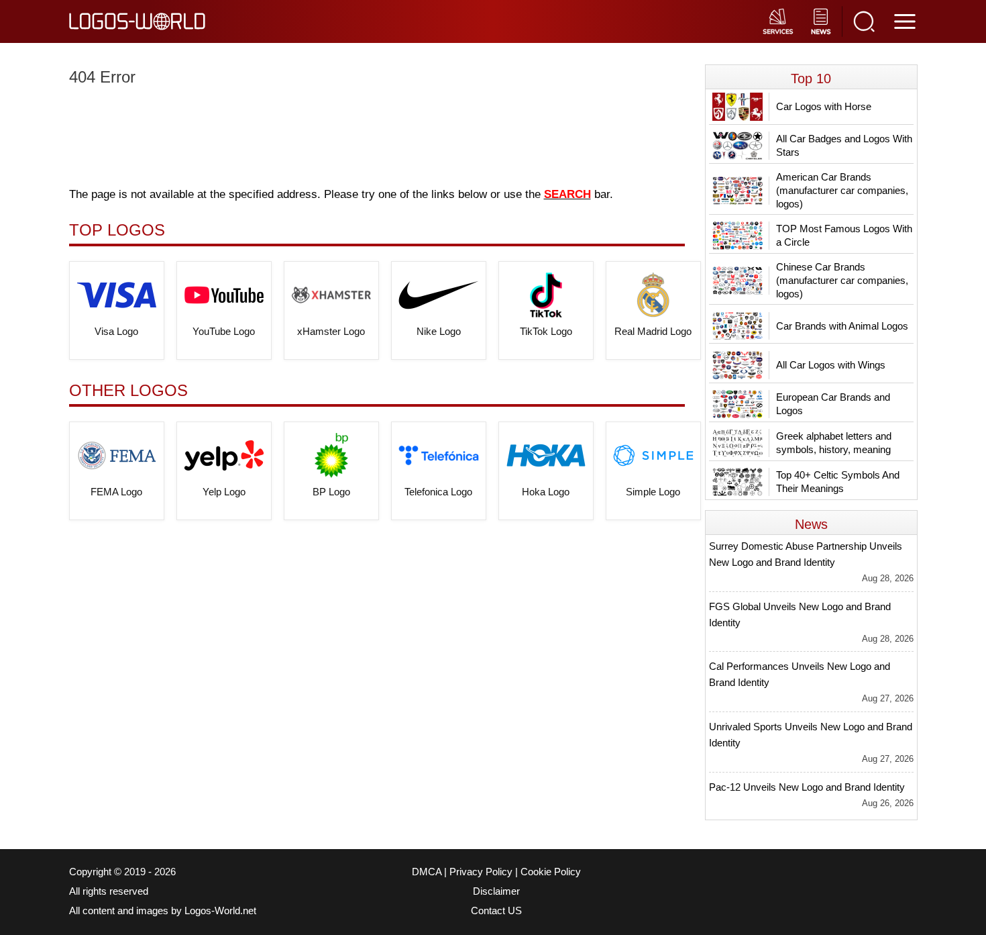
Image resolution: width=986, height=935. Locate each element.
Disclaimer (496, 891)
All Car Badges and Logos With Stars (844, 145)
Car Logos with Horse (823, 106)
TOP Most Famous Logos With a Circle (844, 235)
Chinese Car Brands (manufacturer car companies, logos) (842, 280)
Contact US (496, 910)
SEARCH (567, 194)
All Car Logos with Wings (830, 365)
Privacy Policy (480, 872)
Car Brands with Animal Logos (842, 326)
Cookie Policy (551, 872)
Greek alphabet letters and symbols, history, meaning (833, 442)
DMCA (426, 872)
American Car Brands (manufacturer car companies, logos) (842, 190)
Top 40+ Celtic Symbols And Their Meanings (837, 481)
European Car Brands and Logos (833, 403)
